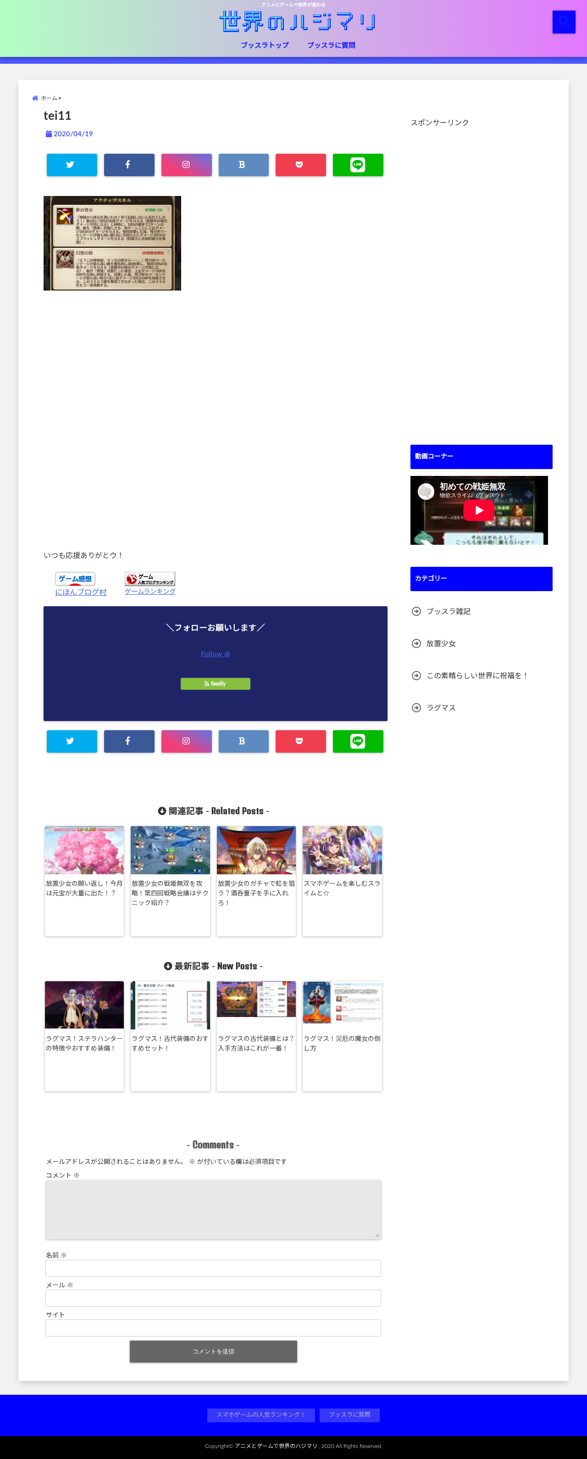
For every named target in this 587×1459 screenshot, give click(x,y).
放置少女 (441, 644)
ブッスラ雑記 (448, 611)
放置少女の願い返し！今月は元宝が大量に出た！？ (84, 889)
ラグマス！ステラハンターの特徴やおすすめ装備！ (84, 1044)
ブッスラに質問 (331, 45)
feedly (218, 684)
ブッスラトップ (265, 45)
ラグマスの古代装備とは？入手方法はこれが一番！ (256, 1044)
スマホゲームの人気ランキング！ (261, 1415)
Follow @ (215, 654)
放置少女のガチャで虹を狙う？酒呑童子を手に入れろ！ (256, 893)
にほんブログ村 (80, 592)
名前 (56, 1255)
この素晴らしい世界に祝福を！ (477, 676)
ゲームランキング (150, 591)
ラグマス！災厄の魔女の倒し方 (342, 1044)
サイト (55, 1315)
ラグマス (441, 708)
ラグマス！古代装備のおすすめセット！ (170, 1044)
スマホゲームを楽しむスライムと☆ (342, 889)
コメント (63, 1176)
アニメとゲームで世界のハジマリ (276, 1446)
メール (59, 1285)
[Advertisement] (215, 420)
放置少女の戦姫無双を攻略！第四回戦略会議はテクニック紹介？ (170, 893)
